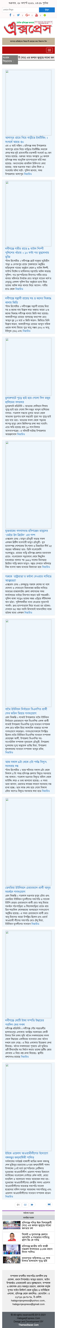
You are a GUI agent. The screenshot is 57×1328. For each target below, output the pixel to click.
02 (25, 1204)
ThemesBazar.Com (28, 1324)
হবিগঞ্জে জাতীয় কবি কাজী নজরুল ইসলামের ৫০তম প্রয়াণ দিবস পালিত (37, 1249)
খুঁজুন (47, 9)
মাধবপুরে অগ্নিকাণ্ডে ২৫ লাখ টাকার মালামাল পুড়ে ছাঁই (36, 1259)
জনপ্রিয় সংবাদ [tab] (28, 1217)
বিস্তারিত (28, 174)
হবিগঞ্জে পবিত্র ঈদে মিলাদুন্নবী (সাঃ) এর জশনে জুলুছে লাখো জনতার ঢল (37, 1225)
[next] (32, 1205)
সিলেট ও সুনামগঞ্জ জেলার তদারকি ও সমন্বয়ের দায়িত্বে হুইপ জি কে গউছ (35, 1237)
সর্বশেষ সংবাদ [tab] (28, 1213)
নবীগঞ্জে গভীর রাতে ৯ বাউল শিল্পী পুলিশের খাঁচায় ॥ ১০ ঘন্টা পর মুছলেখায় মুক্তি (27, 253)
